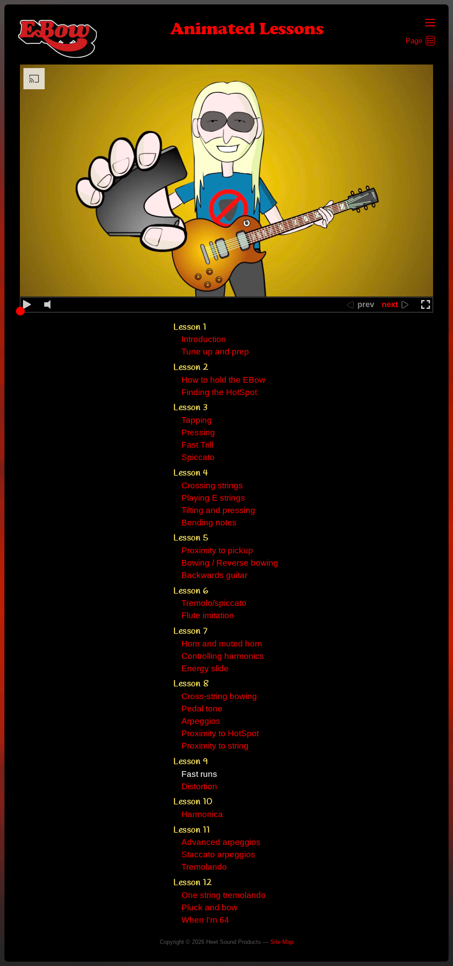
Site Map (281, 942)
